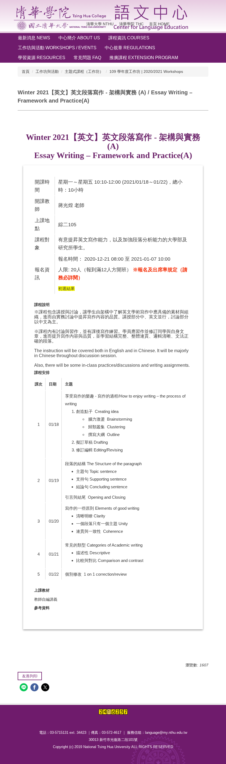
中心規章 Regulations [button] (130, 47)
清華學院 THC (131, 24)
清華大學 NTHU (100, 24)
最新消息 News (34, 37)
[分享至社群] (24, 688)
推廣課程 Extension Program (143, 57)
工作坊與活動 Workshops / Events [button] (57, 47)
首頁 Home (159, 24)
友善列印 (29, 676)
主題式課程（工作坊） (84, 71)
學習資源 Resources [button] (41, 57)
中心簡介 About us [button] (79, 37)
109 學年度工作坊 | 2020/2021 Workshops (146, 71)
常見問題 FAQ (87, 57)
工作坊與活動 (47, 71)
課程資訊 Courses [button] (128, 37)
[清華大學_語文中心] (102, 17)
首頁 (25, 71)
